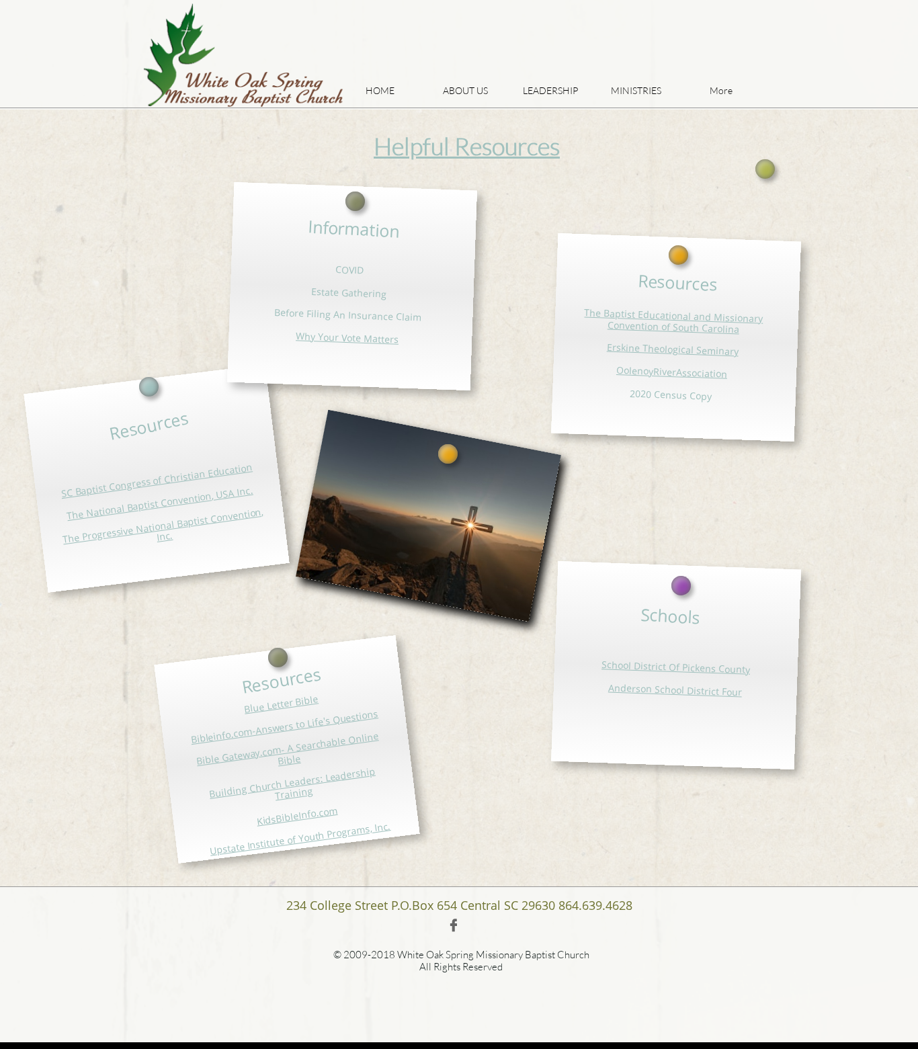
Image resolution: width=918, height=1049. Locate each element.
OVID (352, 270)
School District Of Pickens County (676, 667)
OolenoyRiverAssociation (672, 372)
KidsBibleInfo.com (297, 816)
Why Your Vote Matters (347, 337)
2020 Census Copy (671, 394)
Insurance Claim (385, 316)
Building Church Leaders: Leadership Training (292, 783)
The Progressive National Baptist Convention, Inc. (163, 525)
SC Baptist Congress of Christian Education (156, 481)
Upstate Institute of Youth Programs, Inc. (300, 838)
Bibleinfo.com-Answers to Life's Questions (284, 726)
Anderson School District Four (675, 689)
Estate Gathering (349, 292)
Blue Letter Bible (281, 703)
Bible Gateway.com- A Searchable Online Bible (287, 749)
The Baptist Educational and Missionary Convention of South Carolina (673, 320)
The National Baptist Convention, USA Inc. (159, 503)
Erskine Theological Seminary (673, 349)
